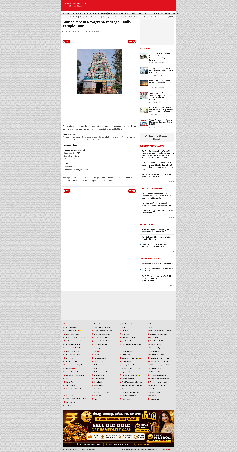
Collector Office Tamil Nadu (102, 337)
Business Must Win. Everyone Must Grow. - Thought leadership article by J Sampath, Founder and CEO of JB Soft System (157, 166)
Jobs (95, 399)
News (68, 13)
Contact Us (176, 13)
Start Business (124, 13)
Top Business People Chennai (159, 358)
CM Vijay (68, 378)
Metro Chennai (126, 361)
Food (95, 351)
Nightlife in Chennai (128, 372)
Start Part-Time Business (157, 354)
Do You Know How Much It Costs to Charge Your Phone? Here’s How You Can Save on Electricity (156, 196)
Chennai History (70, 395)
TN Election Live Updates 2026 (159, 365)
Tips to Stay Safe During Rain (159, 361)
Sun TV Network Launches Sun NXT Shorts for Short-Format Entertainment (156, 278)
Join (123, 327)
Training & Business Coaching (159, 382)
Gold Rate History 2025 (100, 372)
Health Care (97, 395)
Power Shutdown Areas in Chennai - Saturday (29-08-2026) (160, 83)
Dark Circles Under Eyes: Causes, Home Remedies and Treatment (155, 245)
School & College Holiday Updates (160, 330)
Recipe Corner (126, 399)
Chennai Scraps (98, 324)
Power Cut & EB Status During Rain (132, 385)
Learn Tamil (125, 348)
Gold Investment (98, 365)
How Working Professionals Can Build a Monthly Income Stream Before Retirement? (161, 110)
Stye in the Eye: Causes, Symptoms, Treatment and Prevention (156, 231)
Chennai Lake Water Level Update (75, 398)
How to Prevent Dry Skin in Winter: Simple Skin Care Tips (156, 238)
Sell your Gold (76, 13)
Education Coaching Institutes (102, 341)
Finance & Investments (100, 344)
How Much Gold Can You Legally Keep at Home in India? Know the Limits (157, 204)
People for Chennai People (130, 392)
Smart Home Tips (155, 344)
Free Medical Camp (99, 358)
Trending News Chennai (157, 385)
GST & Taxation (98, 382)
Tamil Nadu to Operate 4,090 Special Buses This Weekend (141, 17)
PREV (67, 41)
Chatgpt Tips (69, 382)
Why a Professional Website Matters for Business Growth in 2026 (161, 122)
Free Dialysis (97, 348)
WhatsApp (153, 395)
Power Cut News (136, 13)
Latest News (125, 330)
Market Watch (87, 13)
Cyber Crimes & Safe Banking (102, 327)
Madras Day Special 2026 (130, 358)
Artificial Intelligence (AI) (72, 344)
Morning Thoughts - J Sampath (131, 368)
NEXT (131, 41)
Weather (96, 13)
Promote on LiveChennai (129, 375)
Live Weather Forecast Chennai (131, 344)
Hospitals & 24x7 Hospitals (101, 392)
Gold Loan (96, 368)
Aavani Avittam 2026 (71, 330)
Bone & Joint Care (71, 361)
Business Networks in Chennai (74, 375)
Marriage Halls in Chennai (129, 365)
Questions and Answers (129, 395)
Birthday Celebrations (72, 351)
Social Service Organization (158, 334)
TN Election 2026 (155, 372)
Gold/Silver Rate (98, 378)
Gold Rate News (98, 375)
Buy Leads (167, 13)
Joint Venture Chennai (129, 324)
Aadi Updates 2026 (71, 327)
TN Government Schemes (158, 375)
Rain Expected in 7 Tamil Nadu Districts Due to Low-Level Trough (95, 17)
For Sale (96, 354)
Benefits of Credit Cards (72, 348)
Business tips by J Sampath (73, 365)
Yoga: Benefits (154, 399)
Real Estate (147, 13)
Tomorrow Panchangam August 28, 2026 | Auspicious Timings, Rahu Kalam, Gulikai (160, 96)
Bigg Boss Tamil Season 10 (73, 354)
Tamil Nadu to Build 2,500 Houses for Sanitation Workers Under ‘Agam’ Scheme (159, 57)
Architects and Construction (73, 341)
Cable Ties (68, 405)
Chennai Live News (71, 402)
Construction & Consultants (101, 334)
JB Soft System (165, 449)
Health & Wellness (99, 389)
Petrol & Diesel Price (128, 378)
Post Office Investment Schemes (132, 382)
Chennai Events (70, 385)
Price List (103, 13)
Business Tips (113, 13)
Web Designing (155, 392)
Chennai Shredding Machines (102, 330)
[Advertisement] (133, 5)
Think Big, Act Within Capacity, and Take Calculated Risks (156, 176)
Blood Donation (70, 358)
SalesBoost (153, 324)
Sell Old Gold (154, 337)
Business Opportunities (72, 372)
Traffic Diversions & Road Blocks (160, 378)
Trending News (158, 13)
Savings (152, 327)
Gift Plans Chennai (99, 361)
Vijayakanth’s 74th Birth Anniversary (157, 263)
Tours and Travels (155, 368)
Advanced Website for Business (75, 337)
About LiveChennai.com (72, 334)
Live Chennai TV (127, 341)
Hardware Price (98, 385)
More (170, 181)
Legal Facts (125, 334)
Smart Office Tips (155, 348)
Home (67, 324)
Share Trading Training (157, 341)
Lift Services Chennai (128, 337)
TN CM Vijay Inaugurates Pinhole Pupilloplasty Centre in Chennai (161, 70)
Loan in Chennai (127, 351)
